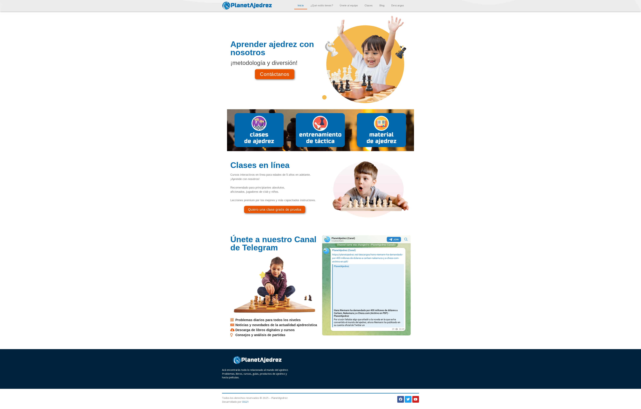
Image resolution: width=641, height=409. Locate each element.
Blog (382, 5)
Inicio (301, 5)
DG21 (245, 401)
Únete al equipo (349, 5)
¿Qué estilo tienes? (321, 5)
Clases (369, 5)
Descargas (397, 5)
